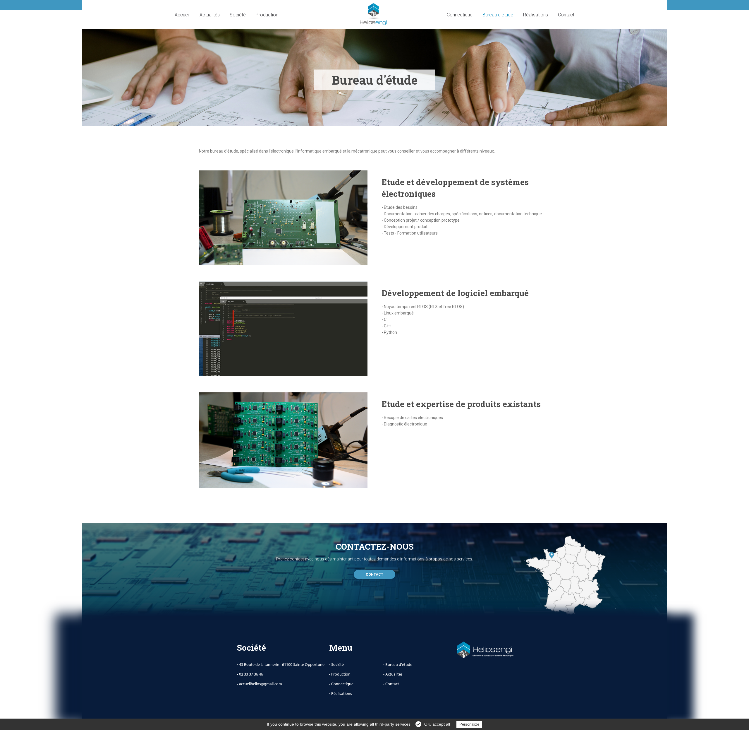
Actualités (210, 15)
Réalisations (535, 15)
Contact (566, 15)
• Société (336, 664)
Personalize (469, 724)
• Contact (391, 683)
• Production (340, 674)
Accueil (182, 15)
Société (238, 15)
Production (267, 15)
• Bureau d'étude (397, 664)
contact (374, 574)
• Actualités (393, 674)
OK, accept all (437, 724)
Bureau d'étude (497, 15)
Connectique (460, 15)
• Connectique (341, 683)
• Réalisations (340, 693)
